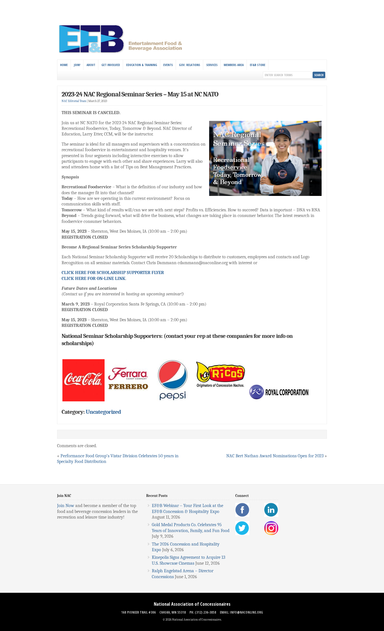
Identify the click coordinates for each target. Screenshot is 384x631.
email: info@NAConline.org (241, 612)
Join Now (65, 505)
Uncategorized (103, 411)
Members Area (234, 65)
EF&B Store (257, 65)
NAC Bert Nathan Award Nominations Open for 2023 (275, 455)
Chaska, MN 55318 (172, 612)
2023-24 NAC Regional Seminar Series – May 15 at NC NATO (140, 94)
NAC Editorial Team (74, 101)
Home (64, 65)
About (91, 65)
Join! (77, 65)
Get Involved (110, 65)
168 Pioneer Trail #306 (138, 612)
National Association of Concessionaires (192, 604)
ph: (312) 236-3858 (202, 612)
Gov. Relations (189, 65)
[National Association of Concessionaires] (124, 53)
